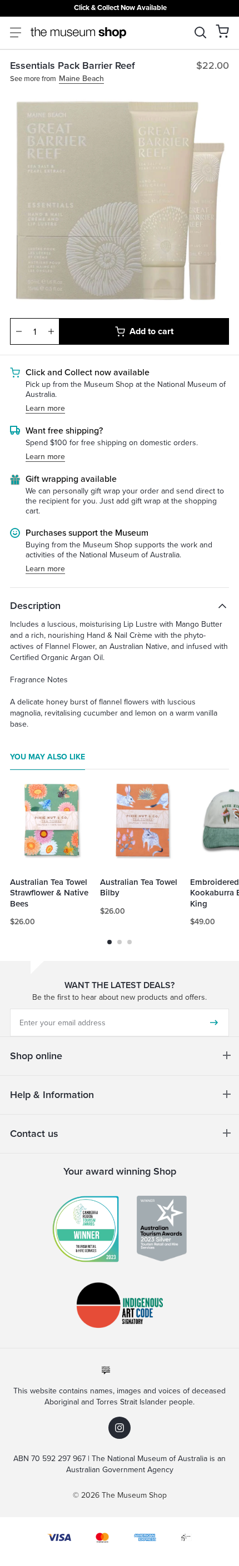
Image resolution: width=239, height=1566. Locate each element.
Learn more (45, 409)
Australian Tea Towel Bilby (138, 888)
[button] (222, 31)
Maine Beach (81, 79)
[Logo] (78, 32)
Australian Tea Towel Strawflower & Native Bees (49, 893)
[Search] (200, 32)
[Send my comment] (214, 1022)
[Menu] (15, 32)
